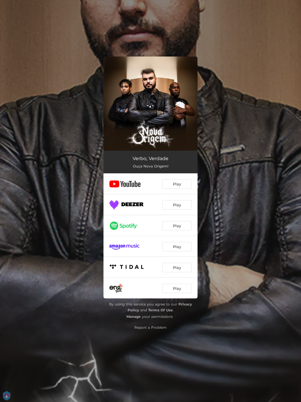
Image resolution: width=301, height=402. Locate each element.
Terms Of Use (160, 310)
